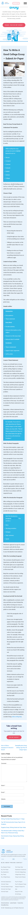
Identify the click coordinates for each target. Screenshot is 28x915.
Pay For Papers (18, 881)
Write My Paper (4, 891)
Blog (3, 862)
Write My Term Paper (6, 889)
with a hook (14, 518)
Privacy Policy (20, 902)
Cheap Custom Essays (20, 877)
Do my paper (16, 3)
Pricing (13, 862)
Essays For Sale (18, 891)
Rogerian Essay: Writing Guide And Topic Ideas (13, 827)
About (7, 862)
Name (3, 785)
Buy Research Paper (5, 867)
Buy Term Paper (4, 869)
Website (3, 799)
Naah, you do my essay (14, 25)
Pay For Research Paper (20, 884)
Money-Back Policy (5, 904)
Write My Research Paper (7, 886)
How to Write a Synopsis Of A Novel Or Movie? (7, 747)
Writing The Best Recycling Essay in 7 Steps (12, 819)
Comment (3, 763)
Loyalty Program (13, 902)
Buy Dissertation (5, 872)
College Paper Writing (20, 874)
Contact (19, 862)
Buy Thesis (3, 874)
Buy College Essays (5, 877)
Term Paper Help (19, 867)
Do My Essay (14, 737)
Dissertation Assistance (20, 869)
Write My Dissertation (6, 881)
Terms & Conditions (5, 902)
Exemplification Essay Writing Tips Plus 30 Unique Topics (21, 747)
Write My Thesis (4, 884)
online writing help (17, 716)
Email (3, 792)
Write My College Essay (20, 872)
